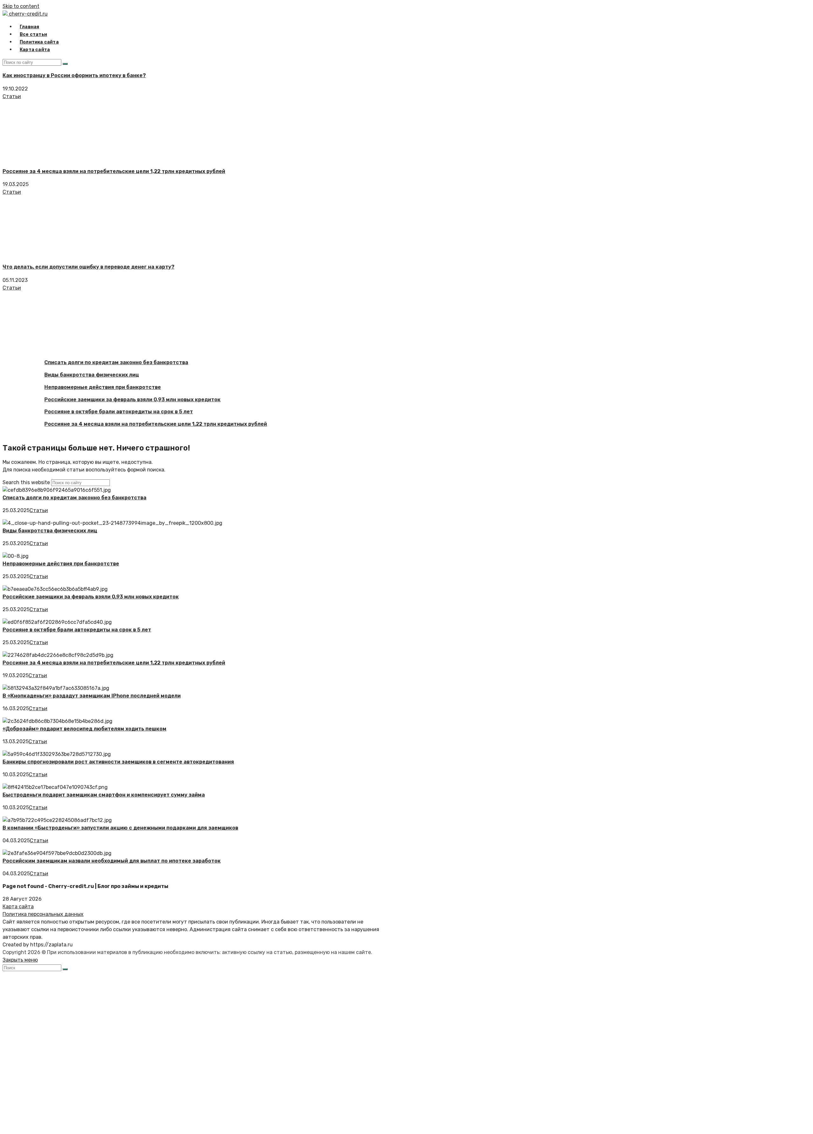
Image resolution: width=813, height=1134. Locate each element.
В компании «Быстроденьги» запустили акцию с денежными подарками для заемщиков (120, 828)
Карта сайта (18, 907)
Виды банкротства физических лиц (77, 375)
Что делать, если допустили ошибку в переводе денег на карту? (88, 267)
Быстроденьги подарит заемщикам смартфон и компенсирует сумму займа (104, 795)
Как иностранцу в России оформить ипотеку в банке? (74, 75)
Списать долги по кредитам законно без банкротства (101, 362)
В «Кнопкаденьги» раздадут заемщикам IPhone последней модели (92, 696)
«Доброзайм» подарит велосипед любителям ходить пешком (84, 729)
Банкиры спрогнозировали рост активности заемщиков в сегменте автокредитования (118, 762)
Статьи (12, 96)
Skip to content (21, 6)
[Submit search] (65, 969)
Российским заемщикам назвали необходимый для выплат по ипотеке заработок (112, 861)
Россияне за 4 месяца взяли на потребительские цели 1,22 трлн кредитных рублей (114, 171)
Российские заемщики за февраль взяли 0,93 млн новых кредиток (118, 400)
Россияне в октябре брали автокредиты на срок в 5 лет (104, 412)
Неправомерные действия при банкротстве (88, 387)
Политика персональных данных (43, 914)
